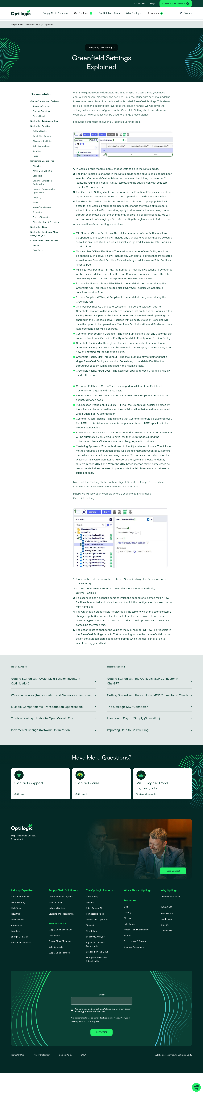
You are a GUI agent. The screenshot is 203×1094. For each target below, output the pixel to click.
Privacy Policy (119, 1018)
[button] (83, 13)
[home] (21, 13)
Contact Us (139, 3)
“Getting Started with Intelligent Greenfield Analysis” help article (126, 482)
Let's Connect (173, 871)
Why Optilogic (133, 13)
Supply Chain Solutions (55, 13)
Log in (153, 3)
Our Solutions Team (109, 13)
